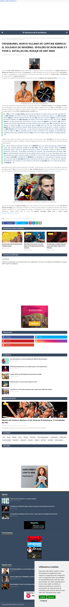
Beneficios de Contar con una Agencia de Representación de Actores (34, 246)
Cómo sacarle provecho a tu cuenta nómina (23, 498)
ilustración (15, 440)
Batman (14, 437)
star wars (30, 440)
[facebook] (18, 337)
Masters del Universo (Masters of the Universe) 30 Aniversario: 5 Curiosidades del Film (33, 421)
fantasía (26, 437)
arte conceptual (7, 440)
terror (20, 437)
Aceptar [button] (42, 597)
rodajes (7, 38)
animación (23, 440)
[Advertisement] (34, 16)
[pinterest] (18, 341)
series (8, 437)
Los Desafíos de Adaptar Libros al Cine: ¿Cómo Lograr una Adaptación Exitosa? (34, 514)
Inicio (3, 38)
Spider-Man (63, 437)
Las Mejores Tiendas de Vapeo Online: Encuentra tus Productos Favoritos (32, 506)
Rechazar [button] (51, 597)
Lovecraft (50, 440)
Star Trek (43, 440)
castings (8, 218)
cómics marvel (17, 218)
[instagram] (51, 341)
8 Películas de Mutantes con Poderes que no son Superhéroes (28, 366)
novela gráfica (54, 437)
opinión (37, 440)
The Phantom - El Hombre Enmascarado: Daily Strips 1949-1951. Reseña (31, 389)
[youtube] (18, 344)
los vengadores (26, 218)
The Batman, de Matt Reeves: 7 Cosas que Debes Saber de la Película (57, 246)
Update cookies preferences (8, 1)
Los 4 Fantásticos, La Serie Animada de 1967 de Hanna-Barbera (28, 359)
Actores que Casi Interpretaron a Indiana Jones (12, 245)
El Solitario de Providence (34, 32)
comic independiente (43, 437)
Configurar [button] (43, 600)
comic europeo (59, 440)
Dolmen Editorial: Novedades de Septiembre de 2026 (25, 374)
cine (12, 218)
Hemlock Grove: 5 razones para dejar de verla (23, 382)
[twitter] (51, 337)
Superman (32, 437)
